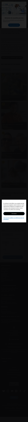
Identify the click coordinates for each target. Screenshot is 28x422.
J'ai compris (14, 213)
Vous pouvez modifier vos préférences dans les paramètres (13, 218)
